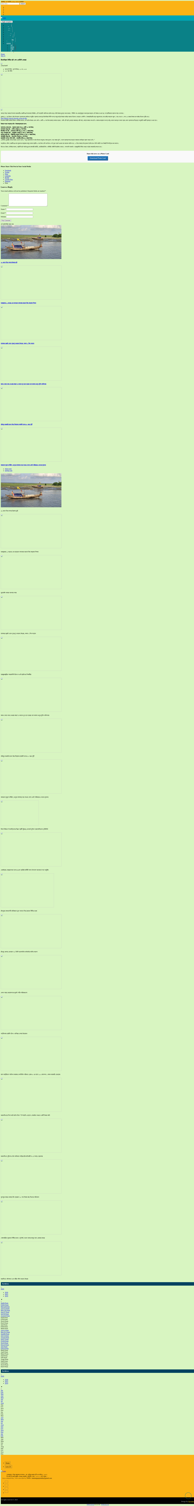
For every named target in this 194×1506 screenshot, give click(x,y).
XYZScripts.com (105, 1504)
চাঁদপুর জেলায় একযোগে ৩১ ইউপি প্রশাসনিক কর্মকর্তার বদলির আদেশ (19, 952)
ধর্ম (11, 51)
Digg (6, 174)
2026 (2, 1289)
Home (3, 54)
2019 (6, 1296)
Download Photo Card (98, 158)
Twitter (7, 172)
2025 (6, 1294)
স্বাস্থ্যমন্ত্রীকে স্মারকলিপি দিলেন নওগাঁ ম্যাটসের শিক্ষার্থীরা (16, 674)
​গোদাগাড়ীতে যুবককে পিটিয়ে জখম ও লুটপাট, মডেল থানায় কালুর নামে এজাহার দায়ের (23, 1238)
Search (23, 3)
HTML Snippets (90, 1504)
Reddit (7, 178)
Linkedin (8, 176)
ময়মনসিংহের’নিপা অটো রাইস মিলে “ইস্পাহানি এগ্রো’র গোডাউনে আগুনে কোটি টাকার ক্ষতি (25, 1115)
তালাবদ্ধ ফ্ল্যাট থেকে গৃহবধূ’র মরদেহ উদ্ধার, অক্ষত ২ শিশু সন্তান (17, 343)
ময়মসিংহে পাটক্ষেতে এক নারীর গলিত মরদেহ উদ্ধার (14, 1279)
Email (3, 213)
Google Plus (9, 179)
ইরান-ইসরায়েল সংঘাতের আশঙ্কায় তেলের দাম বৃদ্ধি (14, 118)
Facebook (8, 170)
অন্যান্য (8, 43)
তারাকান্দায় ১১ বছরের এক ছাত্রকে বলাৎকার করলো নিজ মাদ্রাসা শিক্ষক (18, 303)
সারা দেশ (3, 56)
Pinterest (7, 181)
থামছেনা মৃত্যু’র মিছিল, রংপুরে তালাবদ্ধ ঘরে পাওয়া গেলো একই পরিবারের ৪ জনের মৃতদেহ (23, 465)
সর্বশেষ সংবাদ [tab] (8, 469)
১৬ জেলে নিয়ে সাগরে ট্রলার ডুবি (9, 262)
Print (6, 183)
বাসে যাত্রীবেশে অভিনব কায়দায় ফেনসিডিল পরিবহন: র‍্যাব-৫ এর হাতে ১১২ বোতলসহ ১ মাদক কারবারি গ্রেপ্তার (30, 1074)
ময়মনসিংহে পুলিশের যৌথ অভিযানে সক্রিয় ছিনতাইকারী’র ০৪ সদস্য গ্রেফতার (22, 1156)
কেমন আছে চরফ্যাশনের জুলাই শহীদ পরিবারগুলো (14, 993)
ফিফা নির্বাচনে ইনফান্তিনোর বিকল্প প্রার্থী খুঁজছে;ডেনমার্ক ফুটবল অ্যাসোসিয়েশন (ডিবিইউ (24, 829)
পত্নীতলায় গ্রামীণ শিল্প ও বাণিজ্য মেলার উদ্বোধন (14, 1034)
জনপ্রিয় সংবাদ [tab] (8, 471)
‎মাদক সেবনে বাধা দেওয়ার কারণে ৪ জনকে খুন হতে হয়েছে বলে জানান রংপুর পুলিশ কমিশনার (23, 384)
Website (3, 217)
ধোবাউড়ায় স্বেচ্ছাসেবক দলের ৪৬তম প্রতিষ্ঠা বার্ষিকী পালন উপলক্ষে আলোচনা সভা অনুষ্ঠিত (25, 870)
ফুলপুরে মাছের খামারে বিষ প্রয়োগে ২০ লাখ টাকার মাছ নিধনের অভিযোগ (20, 1197)
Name (3, 209)
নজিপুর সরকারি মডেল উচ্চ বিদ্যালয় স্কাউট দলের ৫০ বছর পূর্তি (16, 424)
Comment (4, 206)
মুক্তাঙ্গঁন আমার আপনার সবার (9, 593)
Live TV (8, 1466)
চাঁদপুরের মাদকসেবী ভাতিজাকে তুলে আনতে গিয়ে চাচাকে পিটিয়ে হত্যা (19, 911)
